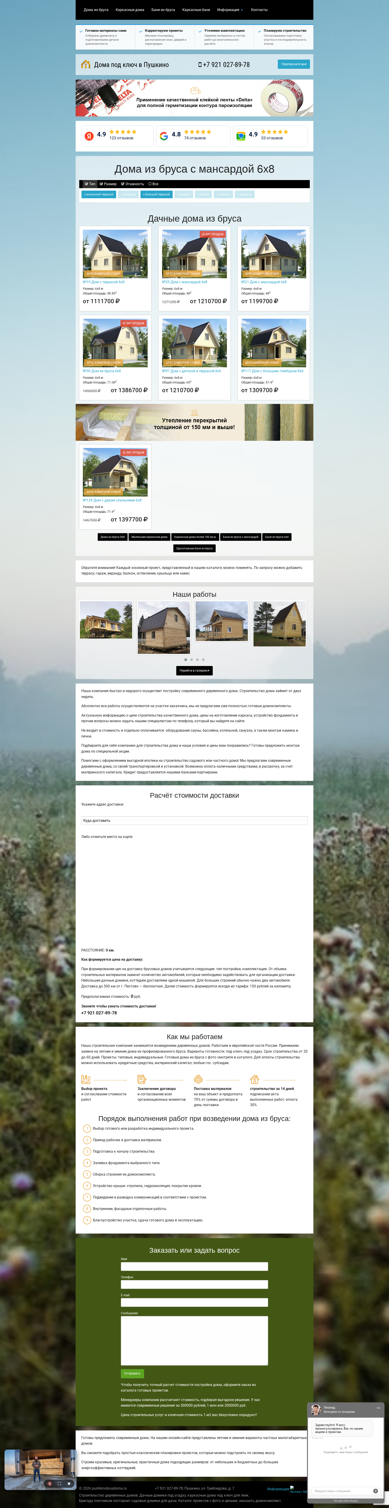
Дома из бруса (96, 10)
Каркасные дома (130, 10)
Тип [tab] (91, 184)
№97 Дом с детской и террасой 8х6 (191, 371)
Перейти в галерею (194, 671)
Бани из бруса (163, 10)
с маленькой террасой (98, 194)
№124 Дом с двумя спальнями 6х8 (112, 500)
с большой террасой (156, 194)
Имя (124, 1259)
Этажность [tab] (134, 184)
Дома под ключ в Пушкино (131, 65)
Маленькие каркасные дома (149, 537)
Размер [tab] (110, 184)
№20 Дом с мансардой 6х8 (184, 282)
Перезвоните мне (294, 64)
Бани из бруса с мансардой (240, 537)
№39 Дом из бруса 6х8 (102, 371)
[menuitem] (96, 10)
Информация (228, 10)
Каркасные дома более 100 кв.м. (195, 537)
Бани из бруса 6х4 (277, 537)
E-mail (125, 1295)
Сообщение (129, 1313)
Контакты (259, 10)
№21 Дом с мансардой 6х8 (264, 282)
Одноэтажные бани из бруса (194, 548)
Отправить (132, 1373)
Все (155, 184)
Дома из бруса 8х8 (113, 537)
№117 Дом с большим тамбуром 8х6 (272, 371)
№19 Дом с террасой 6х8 (103, 282)
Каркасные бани (196, 10)
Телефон (127, 1277)
